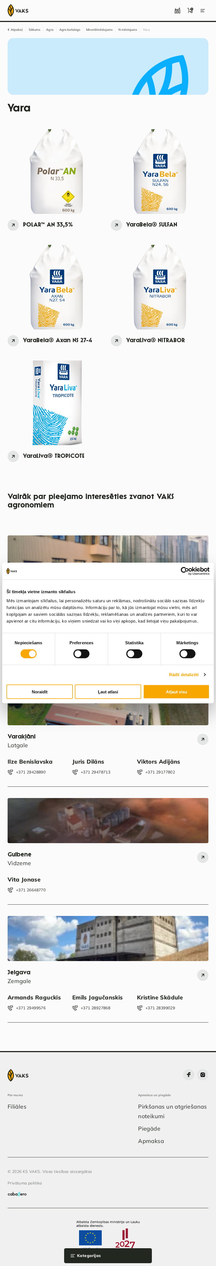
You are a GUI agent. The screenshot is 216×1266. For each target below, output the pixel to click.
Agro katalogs (69, 30)
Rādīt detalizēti (184, 674)
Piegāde (149, 1128)
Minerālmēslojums (99, 30)
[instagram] (202, 1074)
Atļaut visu (176, 691)
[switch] (81, 653)
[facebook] (188, 1074)
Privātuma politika (25, 1183)
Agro (49, 30)
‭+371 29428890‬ (31, 772)
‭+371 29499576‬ (31, 1007)
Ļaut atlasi (108, 691)
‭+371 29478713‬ (95, 772)
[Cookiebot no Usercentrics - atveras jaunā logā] (185, 571)
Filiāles (17, 1106)
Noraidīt (40, 691)
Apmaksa (151, 1140)
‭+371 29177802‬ (160, 772)
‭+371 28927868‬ (95, 1007)
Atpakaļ (17, 30)
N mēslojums (127, 30)
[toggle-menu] (202, 10)
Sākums (34, 30)
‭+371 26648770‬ (31, 890)
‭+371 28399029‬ (160, 1007)
